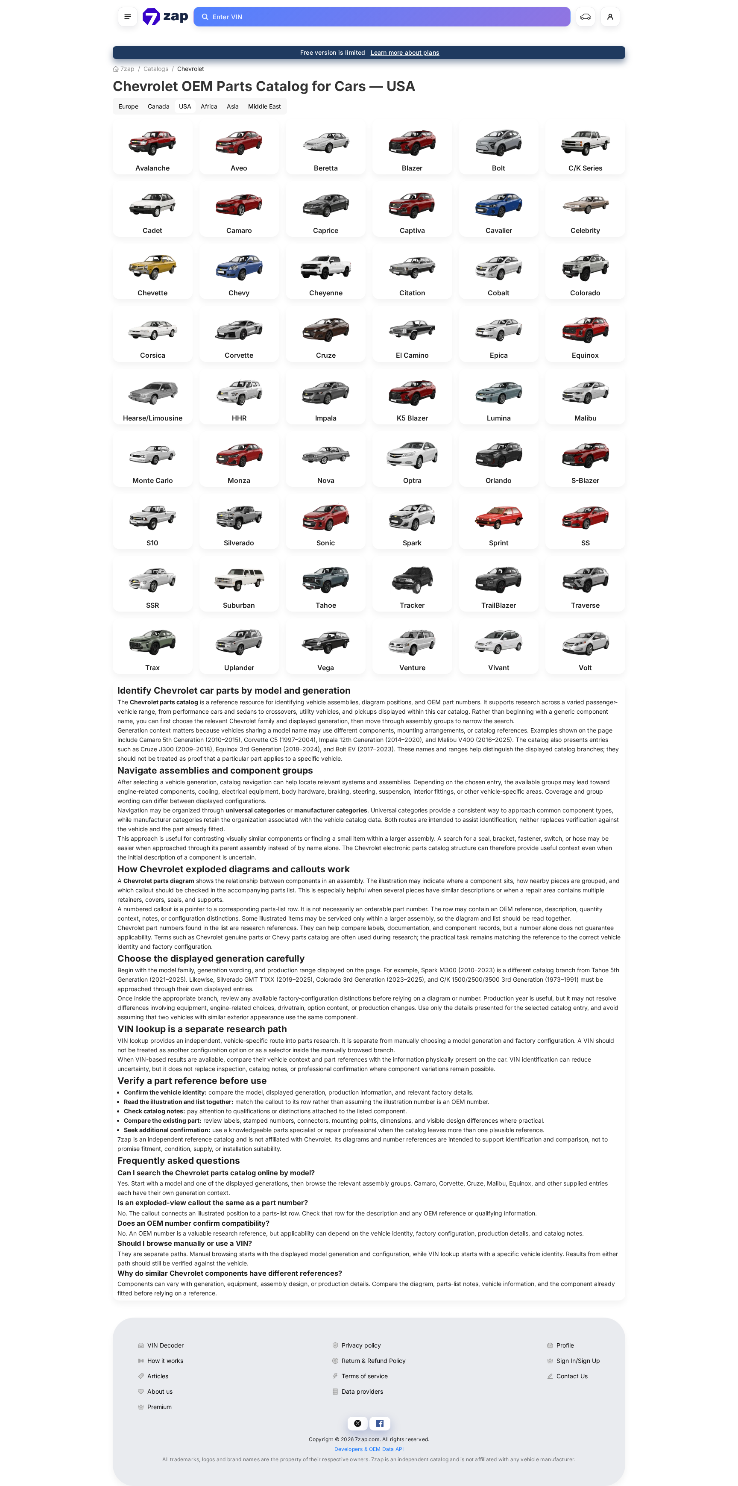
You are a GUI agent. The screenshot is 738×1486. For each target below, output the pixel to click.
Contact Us (572, 1376)
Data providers (362, 1391)
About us (160, 1391)
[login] (610, 16)
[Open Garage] (585, 16)
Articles (157, 1376)
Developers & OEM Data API (369, 1449)
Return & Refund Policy (374, 1360)
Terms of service (365, 1376)
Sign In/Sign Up (578, 1360)
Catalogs (156, 68)
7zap (127, 68)
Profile (565, 1345)
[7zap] (165, 16)
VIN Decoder (165, 1345)
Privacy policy (361, 1345)
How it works (165, 1360)
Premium (159, 1406)
